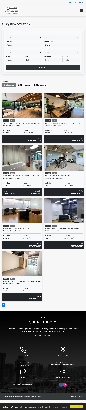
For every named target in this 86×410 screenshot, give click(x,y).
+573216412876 (23, 365)
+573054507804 (23, 362)
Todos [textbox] (9, 37)
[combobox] (24, 37)
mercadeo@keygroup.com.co (23, 384)
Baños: (27, 56)
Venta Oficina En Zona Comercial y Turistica (62, 228)
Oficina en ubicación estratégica (16, 228)
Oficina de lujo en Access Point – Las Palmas (62, 123)
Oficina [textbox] (47, 45)
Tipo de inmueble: (49, 41)
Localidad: (46, 34)
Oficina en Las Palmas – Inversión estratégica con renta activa (22, 176)
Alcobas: (8, 56)
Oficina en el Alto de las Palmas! (57, 176)
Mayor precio (41, 85)
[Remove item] (46, 52)
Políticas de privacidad (43, 336)
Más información (61, 406)
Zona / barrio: (9, 41)
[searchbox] (45, 56)
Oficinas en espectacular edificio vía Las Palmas (22, 281)
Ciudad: (8, 34)
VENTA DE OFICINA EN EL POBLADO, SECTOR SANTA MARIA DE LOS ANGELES (22, 123)
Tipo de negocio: (48, 49)
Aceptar (77, 406)
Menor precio (25, 85)
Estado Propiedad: (11, 49)
